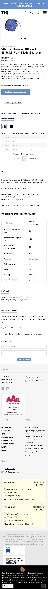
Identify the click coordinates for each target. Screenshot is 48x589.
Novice (27, 455)
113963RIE (5, 145)
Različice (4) (6, 114)
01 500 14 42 (34, 377)
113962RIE (5, 141)
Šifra (3, 133)
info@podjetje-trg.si (36, 380)
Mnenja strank (7, 118)
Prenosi (38, 114)
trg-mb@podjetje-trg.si (15, 520)
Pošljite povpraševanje (15, 92)
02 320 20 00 (12, 517)
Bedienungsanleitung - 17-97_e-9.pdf (14, 300)
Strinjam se (8, 586)
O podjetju (29, 442)
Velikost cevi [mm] (21, 133)
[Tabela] (4, 126)
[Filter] (11, 126)
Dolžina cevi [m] (37, 133)
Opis (15, 114)
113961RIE (5, 137)
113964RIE (5, 149)
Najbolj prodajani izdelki (33, 445)
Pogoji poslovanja (31, 427)
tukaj (15, 580)
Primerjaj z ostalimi (13, 102)
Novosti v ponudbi (31, 452)
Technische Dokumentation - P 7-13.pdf (14, 297)
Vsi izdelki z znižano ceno (34, 449)
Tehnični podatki (25, 114)
